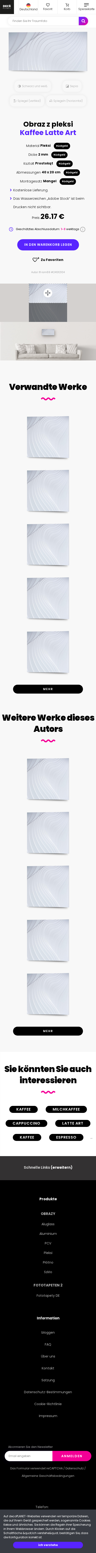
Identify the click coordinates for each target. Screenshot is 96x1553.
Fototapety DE (48, 1295)
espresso (66, 1137)
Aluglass (48, 1224)
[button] (28, 7)
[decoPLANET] (7, 7)
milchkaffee (66, 1109)
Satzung (48, 1380)
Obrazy (48, 1213)
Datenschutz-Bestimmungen (48, 1392)
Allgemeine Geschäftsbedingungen (48, 1476)
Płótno (48, 1262)
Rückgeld (62, 146)
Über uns (48, 1356)
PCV (48, 1243)
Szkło (48, 1272)
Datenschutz (74, 1468)
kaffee (23, 1109)
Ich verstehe (48, 1545)
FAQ (48, 1344)
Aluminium (48, 1233)
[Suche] (83, 21)
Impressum (48, 1416)
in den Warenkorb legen (48, 244)
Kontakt (48, 1368)
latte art (72, 1123)
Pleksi (48, 1252)
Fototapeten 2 (48, 1285)
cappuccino (26, 1123)
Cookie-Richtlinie (48, 1404)
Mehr (48, 689)
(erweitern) (61, 1167)
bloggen (48, 1332)
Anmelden (71, 1456)
